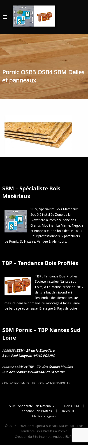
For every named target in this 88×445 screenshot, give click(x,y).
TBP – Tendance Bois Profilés (32, 410)
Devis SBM (71, 406)
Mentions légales (44, 416)
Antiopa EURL (63, 436)
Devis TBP (69, 410)
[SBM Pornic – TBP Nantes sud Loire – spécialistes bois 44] (33, 15)
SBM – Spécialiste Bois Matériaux (31, 406)
